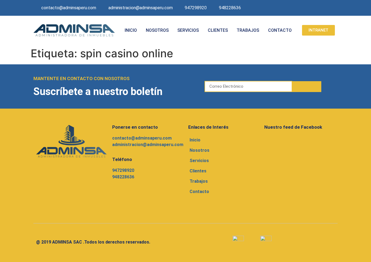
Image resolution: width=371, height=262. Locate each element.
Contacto (280, 30)
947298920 (123, 170)
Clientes (218, 30)
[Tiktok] (331, 8)
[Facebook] (307, 8)
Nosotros (157, 30)
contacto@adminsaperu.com (142, 138)
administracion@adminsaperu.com (147, 144)
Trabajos (248, 30)
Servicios (188, 30)
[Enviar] (307, 86)
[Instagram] (319, 8)
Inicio (131, 30)
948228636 (123, 176)
